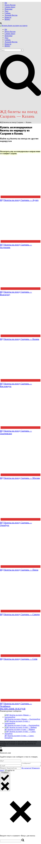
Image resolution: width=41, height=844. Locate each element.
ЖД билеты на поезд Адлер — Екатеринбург (22, 725)
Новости (8, 17)
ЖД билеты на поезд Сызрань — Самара (20, 614)
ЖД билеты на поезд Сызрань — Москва (20, 478)
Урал (6, 11)
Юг (6, 3)
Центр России (10, 5)
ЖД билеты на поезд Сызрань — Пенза (19, 569)
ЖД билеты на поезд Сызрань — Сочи (18, 659)
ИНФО (7, 19)
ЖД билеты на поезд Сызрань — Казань (19, 339)
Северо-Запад (10, 7)
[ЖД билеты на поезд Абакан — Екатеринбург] (23, 717)
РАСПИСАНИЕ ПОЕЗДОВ (12, 708)
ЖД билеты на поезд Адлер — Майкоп (20, 729)
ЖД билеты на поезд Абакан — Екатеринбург (22, 719)
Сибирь (7, 13)
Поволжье (8, 9)
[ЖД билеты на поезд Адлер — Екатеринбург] (23, 723)
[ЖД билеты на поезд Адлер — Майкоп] (21, 727)
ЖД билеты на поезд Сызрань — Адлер (19, 200)
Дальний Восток (11, 15)
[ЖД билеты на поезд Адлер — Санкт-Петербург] (23, 734)
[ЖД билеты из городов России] (13, 26)
